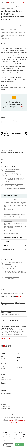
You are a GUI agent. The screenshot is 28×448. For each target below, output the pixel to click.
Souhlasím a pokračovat (19, 445)
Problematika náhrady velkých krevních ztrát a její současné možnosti (15, 227)
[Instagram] (15, 414)
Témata (3, 387)
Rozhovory (3, 363)
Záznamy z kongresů (6, 393)
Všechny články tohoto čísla (10, 195)
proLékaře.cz (8, 2)
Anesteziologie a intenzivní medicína (12, 237)
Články (3, 353)
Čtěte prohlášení (12, 420)
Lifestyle (3, 361)
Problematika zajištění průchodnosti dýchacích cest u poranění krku (15, 224)
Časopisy (3, 383)
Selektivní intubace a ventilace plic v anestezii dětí (15, 212)
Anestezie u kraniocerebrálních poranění (12, 134)
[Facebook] (12, 414)
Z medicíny (3, 356)
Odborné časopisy (11, 6)
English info (24, 25)
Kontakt (3, 400)
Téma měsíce (4, 371)
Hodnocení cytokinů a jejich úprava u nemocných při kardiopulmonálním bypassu (15, 230)
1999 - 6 (12, 8)
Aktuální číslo (6, 245)
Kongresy (3, 390)
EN (26, 2)
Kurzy (2, 377)
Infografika (3, 366)
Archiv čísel (6, 241)
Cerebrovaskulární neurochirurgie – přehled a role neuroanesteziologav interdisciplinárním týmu (15, 203)
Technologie (4, 358)
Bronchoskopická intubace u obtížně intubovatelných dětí (12, 209)
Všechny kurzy (5, 338)
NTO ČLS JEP (21, 106)
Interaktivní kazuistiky (6, 379)
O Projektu (3, 404)
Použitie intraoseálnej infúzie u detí (12, 233)
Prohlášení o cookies (6, 406)
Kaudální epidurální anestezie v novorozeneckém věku (15, 206)
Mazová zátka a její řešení (8, 296)
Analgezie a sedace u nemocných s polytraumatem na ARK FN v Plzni (15, 221)
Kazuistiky (3, 368)
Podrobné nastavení (8, 445)
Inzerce (3, 402)
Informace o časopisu (8, 249)
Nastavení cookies (5, 408)
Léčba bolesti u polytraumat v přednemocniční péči (15, 214)
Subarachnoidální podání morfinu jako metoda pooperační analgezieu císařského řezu (14, 217)
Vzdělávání (4, 374)
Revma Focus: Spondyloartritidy (10, 320)
